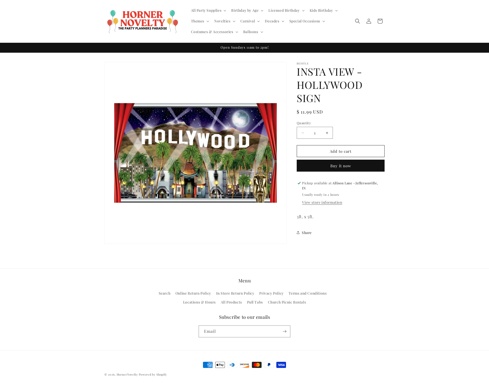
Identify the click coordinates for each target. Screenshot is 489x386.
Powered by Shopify (153, 374)
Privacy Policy (271, 293)
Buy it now (340, 165)
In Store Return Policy (235, 293)
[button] (208, 10)
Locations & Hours (199, 302)
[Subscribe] (284, 331)
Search (165, 293)
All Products (231, 302)
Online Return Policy (193, 293)
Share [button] (307, 232)
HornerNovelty (127, 374)
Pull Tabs (255, 302)
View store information (322, 202)
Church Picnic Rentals (287, 302)
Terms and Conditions (308, 293)
